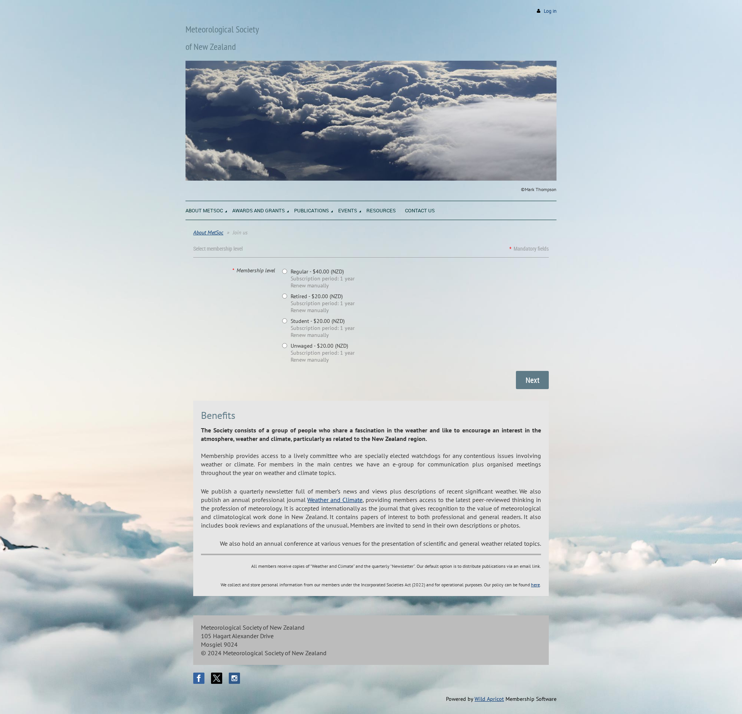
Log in (550, 11)
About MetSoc (208, 232)
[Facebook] (198, 678)
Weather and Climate (334, 500)
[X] (216, 678)
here (535, 585)
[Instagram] (234, 678)
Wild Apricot (489, 698)
